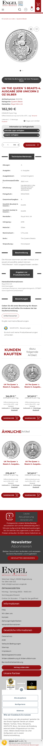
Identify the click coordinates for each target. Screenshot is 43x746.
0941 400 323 (10, 582)
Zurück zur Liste (9, 19)
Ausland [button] (4, 121)
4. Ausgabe (25, 170)
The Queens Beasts (28, 238)
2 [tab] (22, 70)
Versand (34, 116)
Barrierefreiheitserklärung (12, 662)
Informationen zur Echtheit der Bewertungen (24, 745)
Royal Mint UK (26, 216)
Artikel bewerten (10, 316)
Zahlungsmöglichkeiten (11, 621)
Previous (5, 393)
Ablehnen (20, 711)
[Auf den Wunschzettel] (36, 29)
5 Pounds (24, 233)
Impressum (6, 651)
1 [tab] (20, 70)
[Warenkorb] (3, 24)
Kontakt (5, 617)
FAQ (4, 610)
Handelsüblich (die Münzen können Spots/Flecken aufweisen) (28, 187)
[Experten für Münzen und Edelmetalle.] (13, 3)
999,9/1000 (25, 194)
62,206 (23, 205)
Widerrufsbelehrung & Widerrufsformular (19, 658)
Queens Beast (17, 101)
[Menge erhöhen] (19, 145)
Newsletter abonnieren (23, 558)
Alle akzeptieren (20, 698)
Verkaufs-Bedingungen (11, 644)
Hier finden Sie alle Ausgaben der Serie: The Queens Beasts (21, 80)
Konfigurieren (20, 704)
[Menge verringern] (3, 145)
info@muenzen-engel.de (16, 584)
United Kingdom (27, 176)
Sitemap (5, 647)
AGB (4, 640)
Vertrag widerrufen (21, 667)
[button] (19, 9)
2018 (22, 222)
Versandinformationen (11, 624)
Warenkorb (8, 418)
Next (37, 393)
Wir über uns (7, 613)
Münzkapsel (25, 244)
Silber (23, 227)
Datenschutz (7, 636)
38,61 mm (24, 181)
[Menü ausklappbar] (3, 11)
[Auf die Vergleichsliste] (30, 29)
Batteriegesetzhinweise (11, 655)
